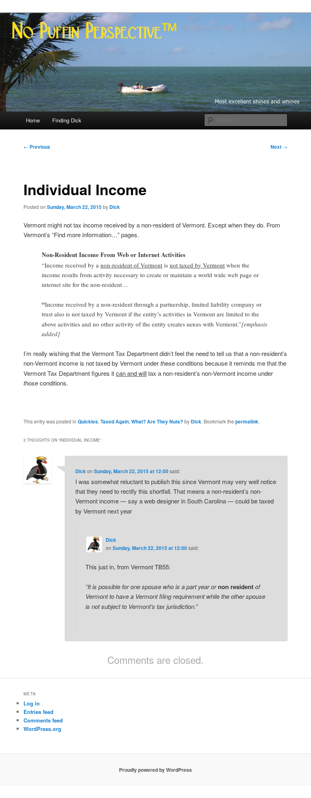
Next (279, 146)
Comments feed (43, 720)
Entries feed (38, 712)
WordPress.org (42, 729)
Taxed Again (114, 421)
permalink (246, 421)
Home (33, 120)
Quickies (88, 421)
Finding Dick (66, 120)
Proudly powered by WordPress (155, 769)
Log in (31, 703)
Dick (114, 207)
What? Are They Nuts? (157, 421)
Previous (36, 146)
